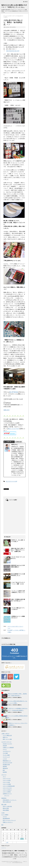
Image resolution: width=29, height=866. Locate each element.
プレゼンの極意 (6, 755)
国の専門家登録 (14, 392)
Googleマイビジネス (7, 743)
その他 (2, 812)
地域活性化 (3, 798)
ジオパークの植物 (7, 784)
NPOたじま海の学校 (7, 806)
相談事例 (5, 766)
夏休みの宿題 (6, 808)
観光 (4, 770)
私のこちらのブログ (13, 428)
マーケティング (6, 757)
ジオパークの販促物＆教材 (9, 786)
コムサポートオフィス (6, 741)
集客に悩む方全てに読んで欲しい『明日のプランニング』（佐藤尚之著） (18, 550)
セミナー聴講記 (4, 814)
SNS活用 (5, 745)
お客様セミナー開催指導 (8, 747)
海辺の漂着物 (6, 810)
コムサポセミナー (7, 751)
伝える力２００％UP (11, 481)
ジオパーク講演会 (7, 791)
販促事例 (5, 772)
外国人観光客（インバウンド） (10, 800)
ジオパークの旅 (6, 782)
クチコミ (5, 749)
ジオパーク (3, 774)
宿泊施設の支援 (6, 764)
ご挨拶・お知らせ (5, 733)
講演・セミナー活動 (7, 739)
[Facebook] (7, 451)
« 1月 (7, 842)
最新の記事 (19, 441)
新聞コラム (5, 737)
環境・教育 (3, 804)
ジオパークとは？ (7, 778)
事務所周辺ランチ (7, 760)
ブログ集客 (5, 753)
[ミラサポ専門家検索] (14, 433)
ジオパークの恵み (7, 780)
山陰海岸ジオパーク (7, 793)
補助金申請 (5, 768)
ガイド (4, 776)
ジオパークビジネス (7, 788)
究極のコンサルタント (8, 822)
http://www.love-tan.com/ (12, 51)
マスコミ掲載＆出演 (7, 735)
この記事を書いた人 (9, 441)
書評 (2, 824)
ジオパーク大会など (7, 789)
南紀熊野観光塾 (6, 818)
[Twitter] (5, 451)
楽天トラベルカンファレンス (9, 820)
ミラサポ (5, 758)
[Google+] (9, 451)
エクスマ (5, 816)
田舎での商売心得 (7, 801)
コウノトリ (6, 795)
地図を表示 (7, 410)
